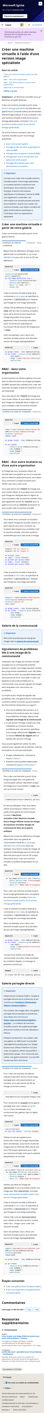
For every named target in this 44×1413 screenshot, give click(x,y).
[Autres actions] (40, 43)
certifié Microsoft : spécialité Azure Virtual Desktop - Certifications (22, 1353)
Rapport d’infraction (25, 765)
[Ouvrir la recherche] (29, 25)
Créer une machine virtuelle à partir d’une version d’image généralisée (19, 124)
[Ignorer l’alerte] (40, 3)
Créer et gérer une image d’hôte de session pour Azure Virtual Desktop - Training (20, 1337)
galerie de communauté (27, 641)
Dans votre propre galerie (17, 144)
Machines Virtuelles (22, 43)
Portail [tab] (39, 243)
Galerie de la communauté (14, 87)
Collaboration (33, 1397)
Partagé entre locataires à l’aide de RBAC (23, 153)
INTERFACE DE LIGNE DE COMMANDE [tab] (12, 244)
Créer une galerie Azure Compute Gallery (23, 1286)
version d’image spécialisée (13, 108)
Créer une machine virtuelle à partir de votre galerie (21, 75)
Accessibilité (26, 1406)
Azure (10, 43)
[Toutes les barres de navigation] (4, 43)
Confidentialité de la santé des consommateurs (19, 1403)
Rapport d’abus (12, 758)
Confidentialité (7, 1400)
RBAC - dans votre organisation (15, 79)
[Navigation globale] (2, 25)
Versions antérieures (9, 1397)
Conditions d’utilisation (10, 1406)
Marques (5, 1410)
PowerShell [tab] (31, 243)
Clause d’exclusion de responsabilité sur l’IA (18, 1393)
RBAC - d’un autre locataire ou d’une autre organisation (19, 83)
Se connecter (37, 25)
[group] (22, 356)
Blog (22, 1397)
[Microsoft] (22, 24)
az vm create (19, 296)
